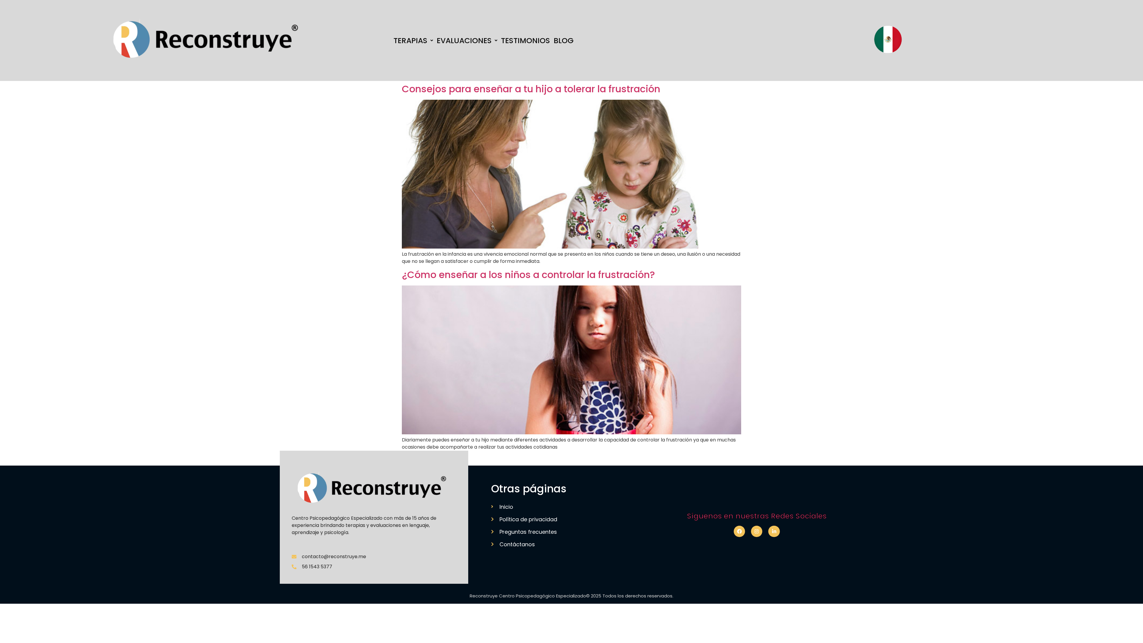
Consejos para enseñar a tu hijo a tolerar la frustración (531, 89)
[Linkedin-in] (774, 531)
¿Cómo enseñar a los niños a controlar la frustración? (528, 274)
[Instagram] (756, 531)
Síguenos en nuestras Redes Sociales (757, 516)
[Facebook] (739, 531)
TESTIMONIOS (525, 40)
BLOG (564, 40)
